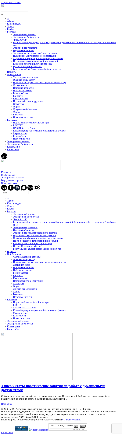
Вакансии (18, 114)
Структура (18, 104)
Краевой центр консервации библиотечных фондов (39, 130)
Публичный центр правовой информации (34, 56)
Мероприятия (20, 133)
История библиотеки (23, 88)
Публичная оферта (22, 90)
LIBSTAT (18, 125)
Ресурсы (11, 31)
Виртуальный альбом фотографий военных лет (37, 69)
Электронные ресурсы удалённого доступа (35, 53)
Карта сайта (13, 149)
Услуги (10, 26)
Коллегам (12, 120)
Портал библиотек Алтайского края (31, 122)
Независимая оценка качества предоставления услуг (39, 82)
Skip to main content (11, 2)
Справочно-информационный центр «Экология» (38, 58)
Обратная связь (9, 183)
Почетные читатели (23, 117)
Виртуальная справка (12, 180)
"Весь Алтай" (20, 39)
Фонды (16, 112)
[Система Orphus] (68, 429)
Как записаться (20, 98)
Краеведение (13, 146)
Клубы (10, 29)
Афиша (10, 21)
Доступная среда (21, 85)
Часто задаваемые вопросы (26, 77)
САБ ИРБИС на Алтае (24, 128)
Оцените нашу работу (24, 80)
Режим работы (20, 93)
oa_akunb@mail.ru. (71, 419)
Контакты (18, 96)
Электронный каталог (24, 34)
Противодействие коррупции (28, 101)
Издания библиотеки (23, 50)
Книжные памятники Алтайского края (32, 64)
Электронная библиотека (26, 37)
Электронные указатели (25, 48)
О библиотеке (14, 74)
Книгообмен (19, 136)
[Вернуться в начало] (14, 10)
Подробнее (6, 404)
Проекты (11, 72)
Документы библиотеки (25, 109)
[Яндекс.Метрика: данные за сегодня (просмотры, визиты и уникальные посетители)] (38, 429)
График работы (9, 175)
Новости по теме (21, 138)
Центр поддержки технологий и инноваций (35, 61)
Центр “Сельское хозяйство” (27, 66)
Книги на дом (14, 23)
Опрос (16, 106)
